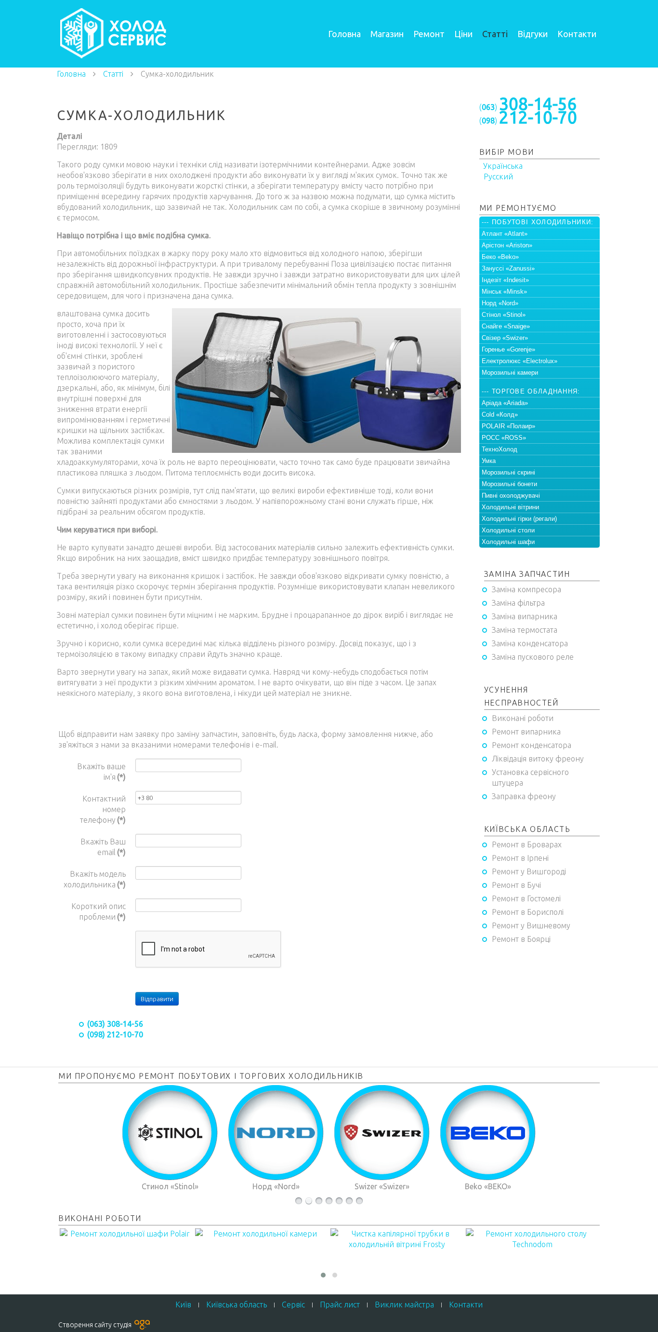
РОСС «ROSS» (504, 437)
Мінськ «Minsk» (504, 291)
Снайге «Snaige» (506, 326)
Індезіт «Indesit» (505, 280)
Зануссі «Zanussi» (508, 268)
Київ (183, 1304)
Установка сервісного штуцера (530, 777)
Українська (502, 166)
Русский (497, 176)
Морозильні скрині (508, 472)
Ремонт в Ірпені (520, 858)
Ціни (463, 34)
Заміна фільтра (518, 602)
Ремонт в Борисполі (528, 912)
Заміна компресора (526, 589)
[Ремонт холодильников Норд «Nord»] (276, 1133)
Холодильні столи (508, 530)
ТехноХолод (499, 449)
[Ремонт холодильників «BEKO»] (488, 1133)
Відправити (157, 998)
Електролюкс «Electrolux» (519, 361)
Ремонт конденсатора (531, 745)
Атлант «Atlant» (504, 233)
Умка (489, 460)
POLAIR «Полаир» (508, 426)
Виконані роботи (522, 718)
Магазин (387, 34)
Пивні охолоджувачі (511, 495)
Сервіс (293, 1304)
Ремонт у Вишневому (531, 925)
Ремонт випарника (526, 731)
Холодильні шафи (508, 541)
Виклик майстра (404, 1304)
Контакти (576, 34)
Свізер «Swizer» (505, 337)
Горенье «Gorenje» (508, 349)
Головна (344, 34)
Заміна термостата (524, 629)
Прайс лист (340, 1304)
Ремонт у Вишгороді (529, 871)
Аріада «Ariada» (505, 403)
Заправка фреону (524, 796)
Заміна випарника (524, 616)
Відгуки (532, 34)
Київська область (236, 1304)
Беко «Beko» (500, 256)
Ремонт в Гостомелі (526, 898)
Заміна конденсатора (530, 643)
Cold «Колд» (500, 414)
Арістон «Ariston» (507, 245)
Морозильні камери (510, 372)
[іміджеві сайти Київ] (142, 1324)
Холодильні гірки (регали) (519, 518)
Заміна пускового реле (533, 656)
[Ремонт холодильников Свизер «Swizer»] (382, 1133)
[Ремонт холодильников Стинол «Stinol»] (170, 1133)
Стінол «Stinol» (504, 314)
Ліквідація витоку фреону (538, 758)
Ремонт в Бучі (516, 885)
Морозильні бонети (509, 484)
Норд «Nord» (500, 303)
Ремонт (429, 34)
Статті (495, 34)
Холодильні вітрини (510, 507)
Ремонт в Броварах (527, 844)
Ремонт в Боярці (521, 939)
